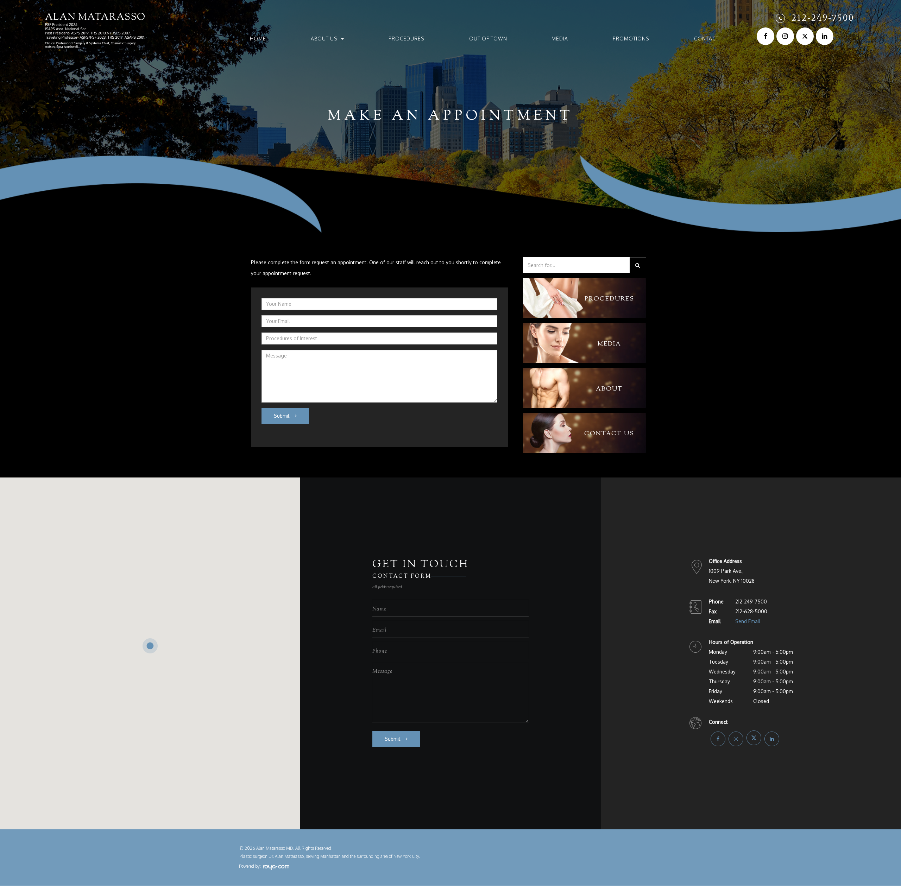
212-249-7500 (823, 17)
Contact (706, 38)
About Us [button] (324, 38)
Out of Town (488, 38)
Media (560, 38)
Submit (282, 416)
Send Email (747, 621)
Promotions (631, 38)
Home (258, 38)
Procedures (406, 38)
